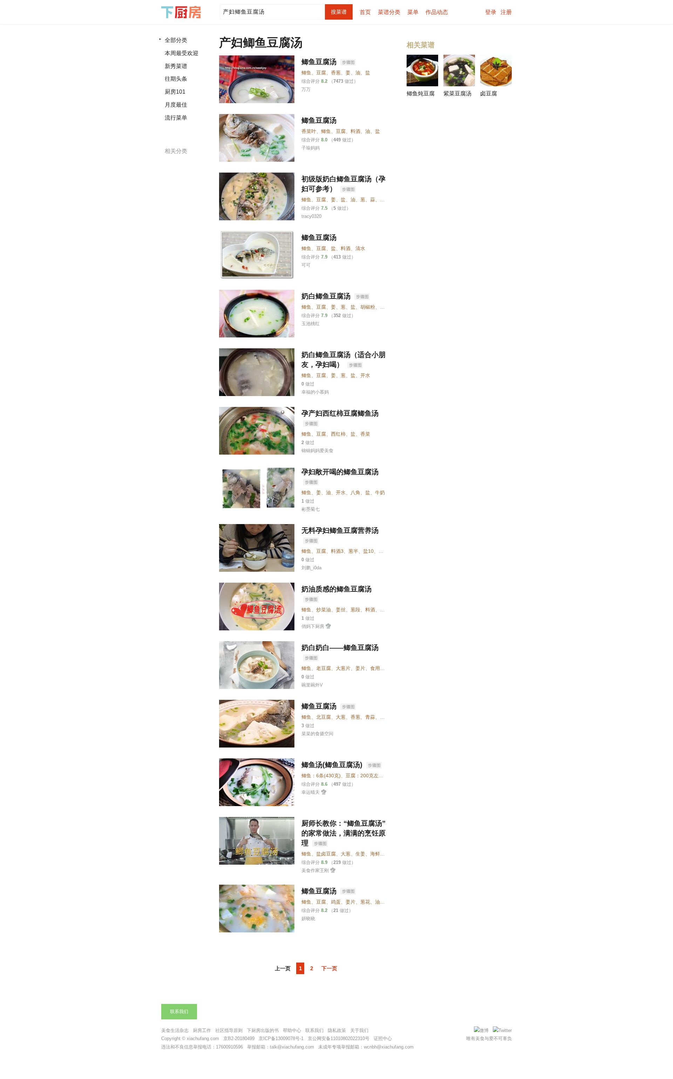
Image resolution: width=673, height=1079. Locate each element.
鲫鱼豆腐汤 (320, 62)
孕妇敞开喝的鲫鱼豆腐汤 (340, 472)
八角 (355, 492)
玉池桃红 (310, 323)
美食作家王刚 (315, 870)
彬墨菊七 (310, 509)
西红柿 (338, 434)
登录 (490, 12)
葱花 (365, 902)
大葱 (341, 717)
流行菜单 (176, 118)
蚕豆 (385, 199)
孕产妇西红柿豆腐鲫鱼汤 (340, 413)
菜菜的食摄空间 (317, 733)
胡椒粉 (367, 307)
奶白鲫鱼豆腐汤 (327, 296)
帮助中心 (292, 1030)
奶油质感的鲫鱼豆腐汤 (336, 589)
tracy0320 (311, 216)
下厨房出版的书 (263, 1030)
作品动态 (437, 12)
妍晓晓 (308, 918)
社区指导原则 (229, 1030)
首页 (365, 12)
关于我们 (359, 1030)
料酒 (355, 131)
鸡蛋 (336, 902)
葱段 (355, 609)
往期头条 (176, 79)
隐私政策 (337, 1030)
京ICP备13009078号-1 (281, 1038)
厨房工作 (202, 1030)
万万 (306, 89)
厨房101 (175, 92)
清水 (360, 248)
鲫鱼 (306, 72)
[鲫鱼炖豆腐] (422, 70)
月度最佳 (176, 105)
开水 (365, 375)
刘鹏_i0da (311, 567)
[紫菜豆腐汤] (459, 70)
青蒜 (370, 717)
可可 (306, 265)
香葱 (336, 72)
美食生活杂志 (175, 1030)
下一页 (329, 968)
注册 (506, 12)
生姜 (360, 854)
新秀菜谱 (176, 66)
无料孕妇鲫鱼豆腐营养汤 (340, 530)
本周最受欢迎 (181, 53)
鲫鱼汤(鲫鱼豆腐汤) (333, 765)
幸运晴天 (310, 792)
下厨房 (182, 12)
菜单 (413, 12)
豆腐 (321, 72)
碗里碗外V (312, 685)
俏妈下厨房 (312, 626)
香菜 (365, 434)
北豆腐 (323, 717)
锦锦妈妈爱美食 (317, 450)
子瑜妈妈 (310, 147)
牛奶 (380, 492)
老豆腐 (323, 668)
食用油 (377, 668)
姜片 (360, 668)
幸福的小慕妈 (315, 392)
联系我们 (179, 1011)
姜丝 (341, 609)
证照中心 (383, 1038)
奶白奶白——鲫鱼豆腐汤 (340, 647)
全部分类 (176, 40)
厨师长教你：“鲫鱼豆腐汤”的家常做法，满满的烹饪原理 (343, 833)
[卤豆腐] (496, 70)
